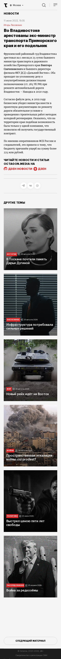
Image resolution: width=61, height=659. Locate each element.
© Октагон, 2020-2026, (30, 651)
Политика (12, 516)
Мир (9, 389)
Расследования (15, 585)
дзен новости (20, 168)
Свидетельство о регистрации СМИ (31, 655)
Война (10, 450)
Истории (11, 254)
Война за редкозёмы (22, 590)
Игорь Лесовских (13, 25)
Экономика (13, 320)
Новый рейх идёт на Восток (27, 394)
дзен (42, 168)
